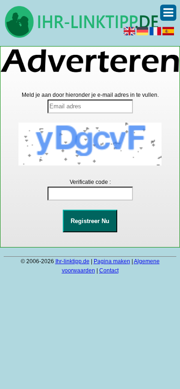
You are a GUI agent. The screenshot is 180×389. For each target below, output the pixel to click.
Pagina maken (112, 261)
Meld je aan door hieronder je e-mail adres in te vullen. (90, 95)
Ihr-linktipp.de (72, 261)
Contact (109, 270)
